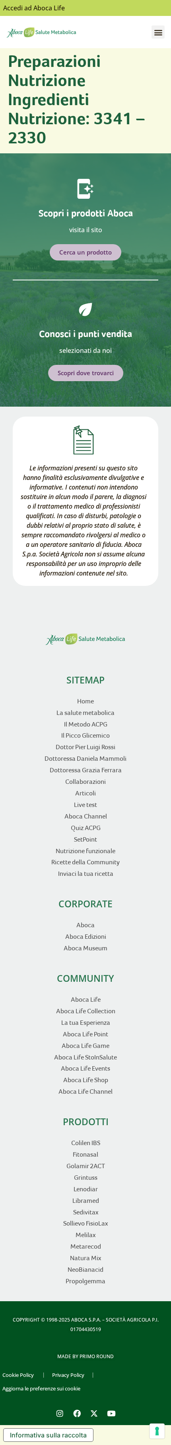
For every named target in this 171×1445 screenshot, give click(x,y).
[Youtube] (111, 1413)
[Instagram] (60, 1413)
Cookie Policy (18, 1374)
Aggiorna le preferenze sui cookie (41, 1388)
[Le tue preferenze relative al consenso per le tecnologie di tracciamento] (157, 1431)
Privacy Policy (68, 1374)
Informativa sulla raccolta (48, 1435)
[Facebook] (77, 1413)
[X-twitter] (94, 1413)
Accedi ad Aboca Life (34, 8)
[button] (158, 32)
